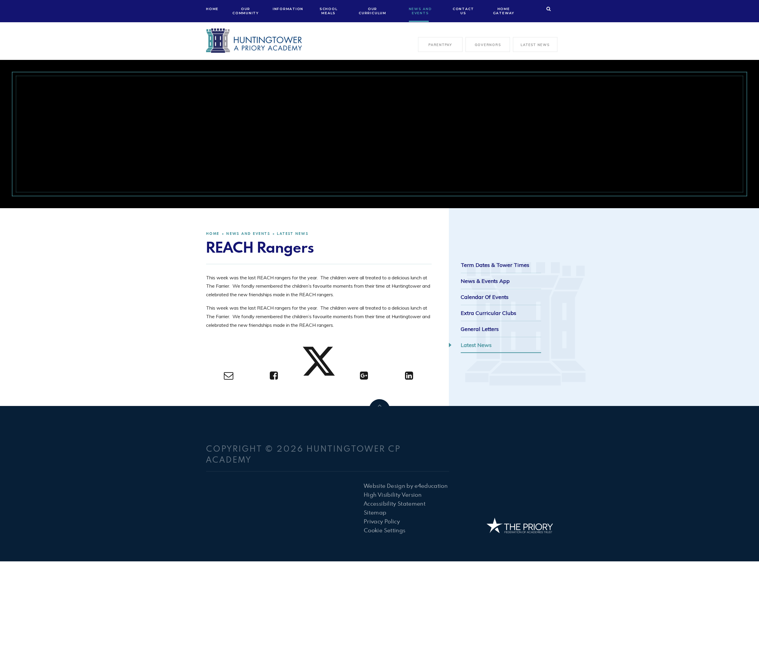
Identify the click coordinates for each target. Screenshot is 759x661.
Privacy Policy (382, 521)
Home (212, 233)
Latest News (535, 45)
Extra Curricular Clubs (488, 313)
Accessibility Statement (394, 503)
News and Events (248, 233)
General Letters (480, 329)
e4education (431, 485)
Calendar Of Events (484, 297)
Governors (488, 45)
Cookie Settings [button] (384, 530)
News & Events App (485, 281)
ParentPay (440, 45)
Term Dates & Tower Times (495, 265)
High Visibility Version (393, 494)
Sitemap (375, 512)
